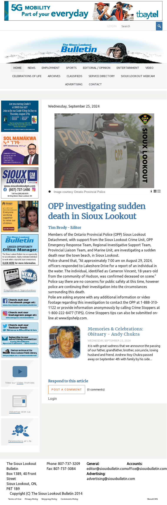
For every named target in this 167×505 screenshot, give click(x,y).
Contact (95, 84)
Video (150, 67)
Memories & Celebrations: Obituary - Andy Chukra (115, 331)
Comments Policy (69, 499)
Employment (51, 67)
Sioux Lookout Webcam (138, 75)
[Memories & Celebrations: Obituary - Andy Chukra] (64, 342)
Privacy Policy (31, 499)
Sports (71, 67)
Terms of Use (14, 499)
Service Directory (102, 75)
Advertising (74, 84)
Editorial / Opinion (96, 67)
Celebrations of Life (26, 75)
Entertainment (128, 67)
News (31, 67)
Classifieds (74, 75)
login (112, 26)
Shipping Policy (49, 499)
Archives (54, 75)
